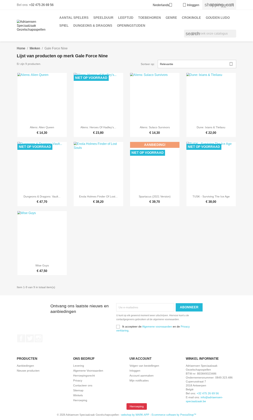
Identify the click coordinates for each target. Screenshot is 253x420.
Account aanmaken (141, 375)
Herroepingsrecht (84, 375)
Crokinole (191, 17)
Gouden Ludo (218, 17)
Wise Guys (42, 265)
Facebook (21, 338)
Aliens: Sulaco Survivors (155, 127)
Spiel (64, 25)
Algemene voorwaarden (157, 326)
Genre (171, 17)
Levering (78, 365)
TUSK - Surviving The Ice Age (211, 196)
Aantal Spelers (74, 17)
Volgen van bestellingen (144, 365)
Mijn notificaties (139, 380)
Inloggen (134, 370)
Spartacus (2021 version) (155, 196)
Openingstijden (131, 25)
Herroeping (80, 400)
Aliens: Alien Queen (42, 127)
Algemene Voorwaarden (88, 370)
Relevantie (196, 64)
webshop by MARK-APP (135, 414)
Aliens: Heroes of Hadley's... (98, 127)
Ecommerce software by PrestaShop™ (174, 414)
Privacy (77, 380)
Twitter (30, 338)
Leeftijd (125, 17)
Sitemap (78, 390)
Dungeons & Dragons (92, 25)
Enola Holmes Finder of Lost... (98, 196)
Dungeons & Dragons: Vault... (42, 196)
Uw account (140, 358)
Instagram (38, 338)
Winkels (78, 395)
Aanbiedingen (25, 365)
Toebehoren (149, 17)
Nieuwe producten (28, 370)
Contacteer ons (82, 385)
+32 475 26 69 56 (41, 5)
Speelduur (103, 17)
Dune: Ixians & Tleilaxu (211, 127)
